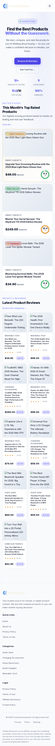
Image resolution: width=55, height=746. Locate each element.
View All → (7, 124)
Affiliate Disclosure (11, 699)
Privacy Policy (9, 631)
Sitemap (36, 722)
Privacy (18, 722)
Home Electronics (10, 663)
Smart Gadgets (9, 668)
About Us (6, 626)
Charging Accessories (13, 657)
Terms (27, 722)
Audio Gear (7, 652)
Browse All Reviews (27, 61)
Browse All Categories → (14, 308)
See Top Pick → (27, 69)
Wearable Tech (9, 673)
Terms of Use (8, 637)
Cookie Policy (8, 705)
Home (5, 621)
